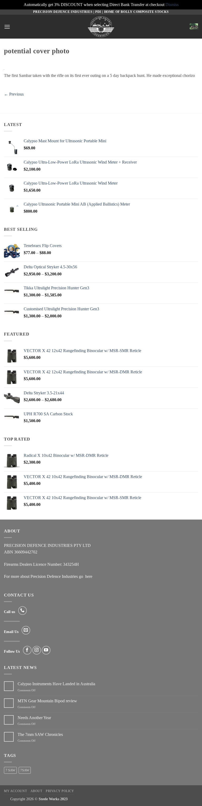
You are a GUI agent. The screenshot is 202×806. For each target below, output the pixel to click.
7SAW (24, 770)
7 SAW (10, 770)
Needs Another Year (34, 717)
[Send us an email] (26, 630)
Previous (14, 94)
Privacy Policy (60, 791)
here (88, 576)
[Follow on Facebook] (27, 650)
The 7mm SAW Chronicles (40, 734)
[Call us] (22, 610)
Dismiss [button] (172, 4)
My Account (15, 791)
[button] (7, 26)
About (36, 791)
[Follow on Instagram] (36, 650)
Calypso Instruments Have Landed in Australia (56, 684)
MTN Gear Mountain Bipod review (47, 701)
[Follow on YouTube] (46, 650)
